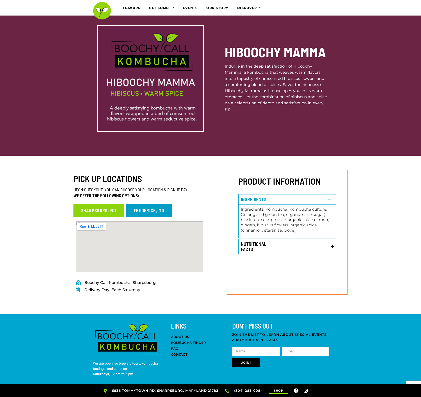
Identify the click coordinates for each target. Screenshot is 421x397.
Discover (247, 8)
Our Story (217, 8)
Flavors (132, 8)
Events (190, 8)
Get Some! (159, 8)
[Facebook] (296, 391)
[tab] (98, 210)
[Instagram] (306, 391)
